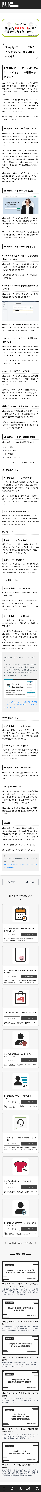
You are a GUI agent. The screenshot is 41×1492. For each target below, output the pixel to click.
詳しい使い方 (12, 935)
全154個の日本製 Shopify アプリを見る (20, 1243)
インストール (29, 935)
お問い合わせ (30, 882)
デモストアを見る (12, 708)
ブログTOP (11, 882)
